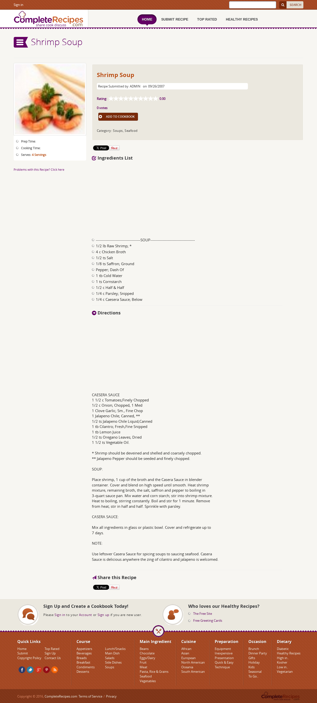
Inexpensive (224, 653)
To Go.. (253, 676)
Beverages (84, 653)
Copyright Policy (29, 658)
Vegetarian (285, 671)
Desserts (83, 671)
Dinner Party (257, 653)
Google (38, 669)
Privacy (111, 696)
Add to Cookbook (120, 116)
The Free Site (202, 613)
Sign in (18, 4)
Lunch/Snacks (115, 649)
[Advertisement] (197, 197)
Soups (109, 667)
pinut (46, 669)
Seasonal (255, 671)
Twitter (30, 669)
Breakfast (83, 662)
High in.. (283, 658)
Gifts (251, 658)
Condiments (86, 667)
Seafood (146, 676)
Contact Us (53, 658)
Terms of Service (90, 696)
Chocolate (147, 653)
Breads (82, 658)
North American (193, 662)
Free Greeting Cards (207, 620)
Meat (143, 667)
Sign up (103, 615)
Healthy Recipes (288, 653)
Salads (109, 658)
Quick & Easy (224, 662)
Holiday (254, 662)
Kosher (282, 662)
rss (54, 669)
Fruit (143, 662)
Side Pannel (21, 42)
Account (85, 615)
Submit (22, 653)
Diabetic (283, 649)
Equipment (223, 649)
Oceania (187, 667)
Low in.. (282, 667)
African (186, 649)
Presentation (224, 658)
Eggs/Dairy (147, 658)
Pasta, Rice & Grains (154, 671)
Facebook (22, 669)
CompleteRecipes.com (61, 696)
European (188, 658)
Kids (251, 667)
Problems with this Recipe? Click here (39, 169)
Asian (185, 653)
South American (193, 671)
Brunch (253, 649)
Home (21, 649)
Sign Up (50, 653)
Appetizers (84, 649)
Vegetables (148, 681)
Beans (144, 649)
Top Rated (52, 649)
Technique (222, 667)
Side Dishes (113, 662)
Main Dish (112, 653)
